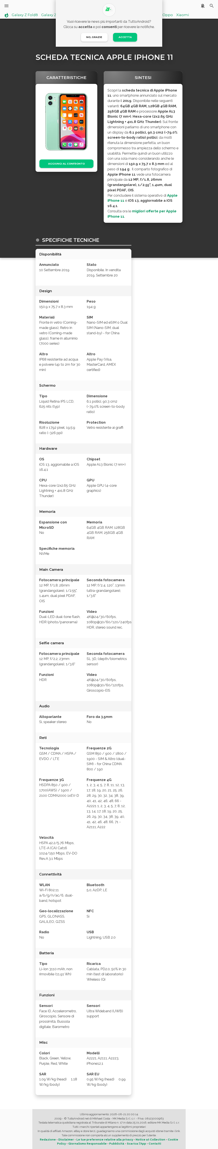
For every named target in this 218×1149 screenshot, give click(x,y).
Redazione (48, 1139)
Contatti (155, 1143)
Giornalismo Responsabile (87, 1143)
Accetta (125, 37)
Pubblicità (116, 1143)
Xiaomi (182, 15)
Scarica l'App (136, 1143)
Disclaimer (66, 1139)
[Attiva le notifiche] (202, 6)
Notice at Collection (150, 1139)
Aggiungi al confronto (66, 163)
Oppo (167, 15)
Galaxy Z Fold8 (25, 15)
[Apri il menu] (6, 5)
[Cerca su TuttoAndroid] (211, 5)
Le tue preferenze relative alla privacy (104, 1139)
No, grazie (94, 37)
